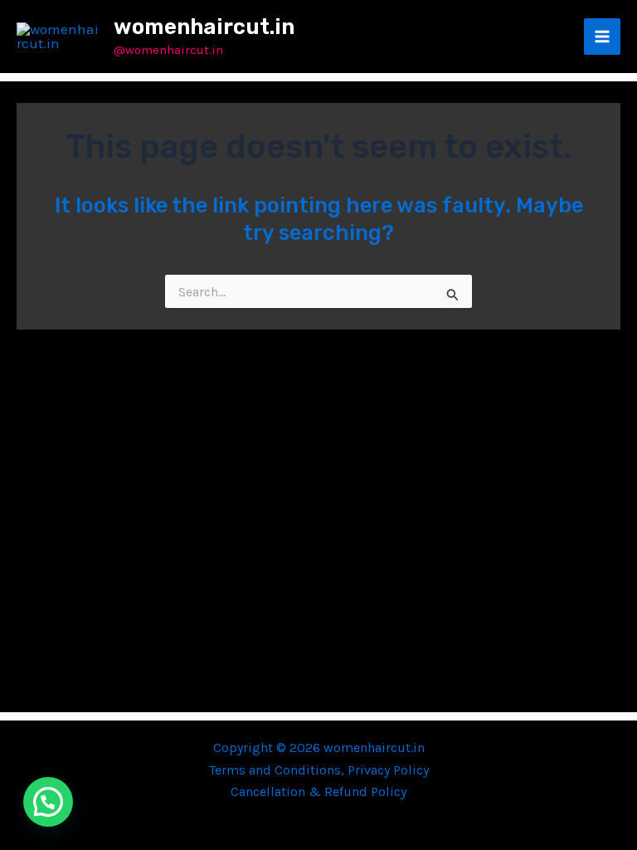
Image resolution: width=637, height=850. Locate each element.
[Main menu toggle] (602, 36)
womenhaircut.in (204, 27)
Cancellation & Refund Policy (318, 791)
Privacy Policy (388, 770)
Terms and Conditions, (278, 770)
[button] (48, 802)
